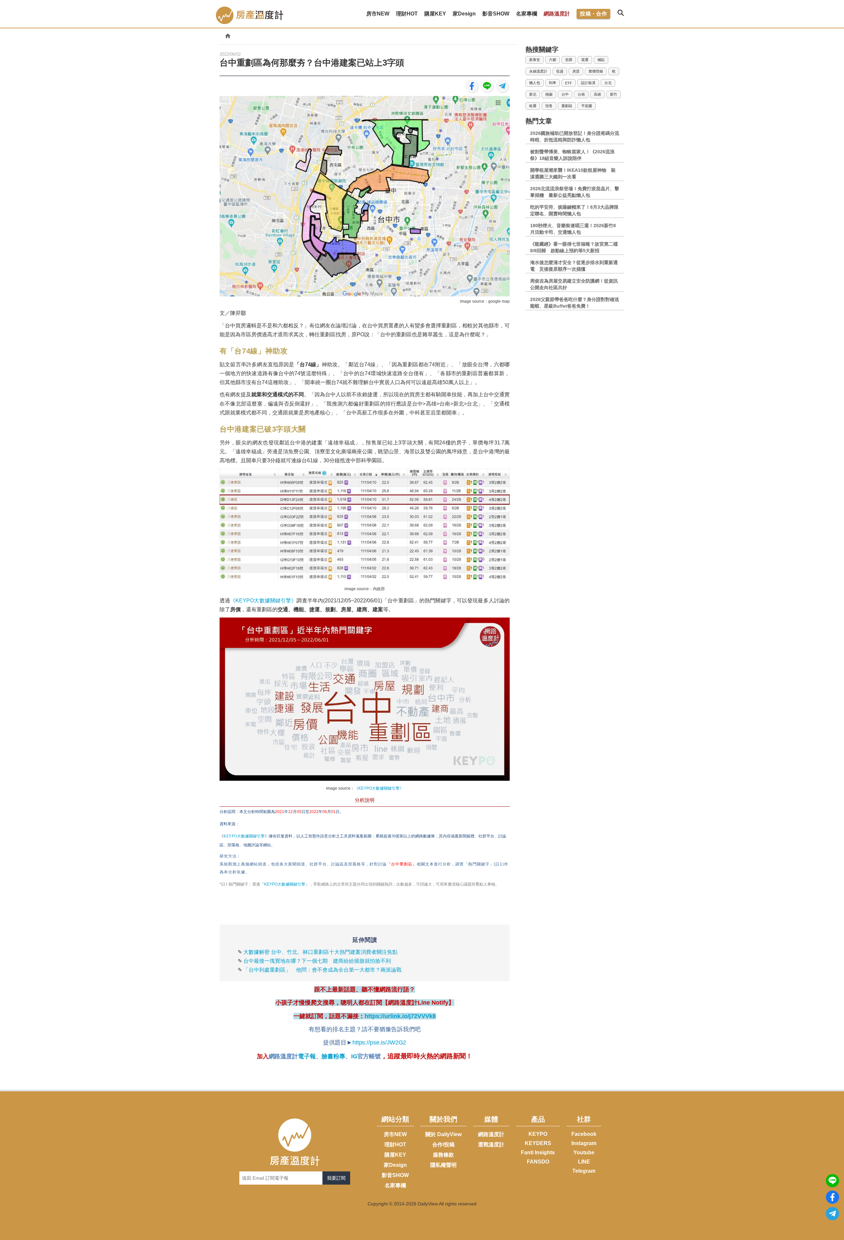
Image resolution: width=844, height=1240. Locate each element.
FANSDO (538, 1161)
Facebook (583, 1134)
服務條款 (443, 1155)
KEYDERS (538, 1143)
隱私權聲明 (443, 1165)
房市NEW (395, 1134)
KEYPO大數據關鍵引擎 (284, 884)
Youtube (583, 1152)
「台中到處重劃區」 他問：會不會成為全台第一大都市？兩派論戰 (322, 970)
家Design (395, 1165)
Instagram (583, 1143)
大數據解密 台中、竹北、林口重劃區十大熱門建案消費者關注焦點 (320, 952)
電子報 (307, 1056)
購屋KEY (395, 1155)
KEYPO (537, 1134)
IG (354, 1056)
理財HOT (395, 1144)
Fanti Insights (538, 1152)
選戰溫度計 (491, 1144)
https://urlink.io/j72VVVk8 (400, 1016)
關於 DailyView (443, 1134)
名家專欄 (395, 1185)
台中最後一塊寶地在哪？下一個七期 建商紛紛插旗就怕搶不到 (317, 961)
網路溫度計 (557, 13)
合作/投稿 (443, 1144)
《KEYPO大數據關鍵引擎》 (263, 600)
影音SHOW (395, 1175)
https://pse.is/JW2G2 (379, 1042)
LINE (584, 1161)
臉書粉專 (333, 1056)
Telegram (583, 1171)
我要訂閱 (336, 1178)
